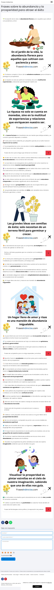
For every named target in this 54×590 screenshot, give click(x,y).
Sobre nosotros (34, 574)
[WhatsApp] (10, 522)
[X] (6, 522)
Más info (49, 582)
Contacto (41, 574)
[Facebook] (2, 522)
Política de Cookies (24, 574)
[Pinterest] (5, 579)
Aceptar (37, 586)
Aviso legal (16, 574)
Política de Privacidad (6, 574)
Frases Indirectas (7, 2)
